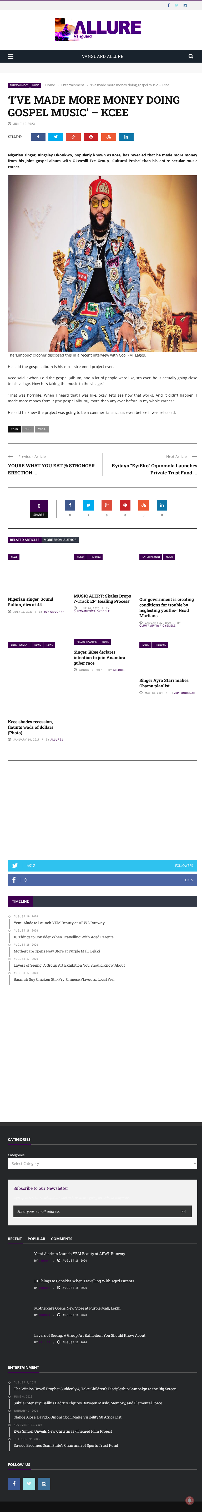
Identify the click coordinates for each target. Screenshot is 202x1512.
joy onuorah (54, 611)
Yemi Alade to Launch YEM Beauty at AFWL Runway (51, 65)
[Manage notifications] (189, 1500)
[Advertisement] (102, 813)
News (14, 556)
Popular (36, 1238)
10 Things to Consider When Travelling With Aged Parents (55, 70)
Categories (16, 1155)
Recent (15, 1238)
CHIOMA (45, 1260)
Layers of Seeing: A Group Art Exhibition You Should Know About (89, 1335)
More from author (60, 540)
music (35, 85)
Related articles (24, 540)
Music (42, 429)
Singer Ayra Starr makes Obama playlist (164, 682)
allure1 (56, 739)
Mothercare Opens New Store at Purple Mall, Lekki (77, 1308)
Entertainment (19, 85)
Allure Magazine (87, 641)
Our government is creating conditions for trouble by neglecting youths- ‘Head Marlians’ (166, 607)
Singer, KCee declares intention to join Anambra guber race (99, 657)
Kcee (28, 429)
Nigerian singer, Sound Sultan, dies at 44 (30, 601)
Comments (61, 1238)
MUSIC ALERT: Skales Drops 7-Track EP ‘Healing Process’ (102, 598)
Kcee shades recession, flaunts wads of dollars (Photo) (30, 727)
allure (45, 1342)
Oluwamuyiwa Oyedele (92, 611)
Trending (94, 556)
